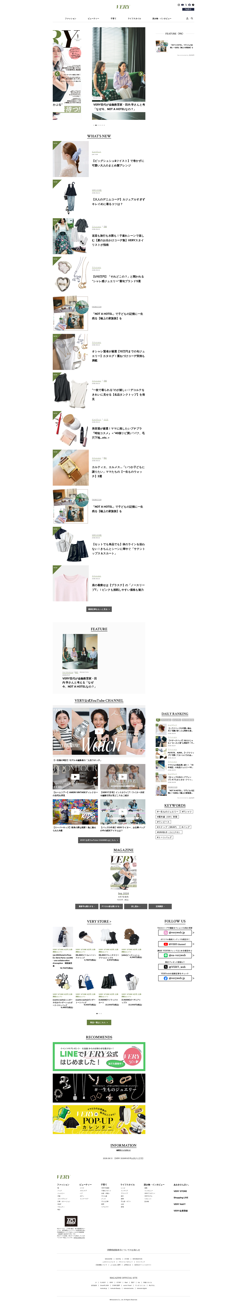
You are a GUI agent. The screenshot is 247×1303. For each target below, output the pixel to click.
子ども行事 (104, 1191)
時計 (59, 1199)
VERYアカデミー (149, 1182)
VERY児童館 (105, 1177)
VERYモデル (148, 1185)
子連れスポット (106, 1180)
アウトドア (124, 1182)
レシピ (123, 1177)
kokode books (129, 1277)
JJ (96, 1271)
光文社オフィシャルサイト (142, 1254)
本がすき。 (152, 1274)
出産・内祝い (105, 1182)
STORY (119, 1271)
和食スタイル (147, 1271)
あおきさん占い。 (182, 1173)
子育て (113, 18)
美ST (132, 1271)
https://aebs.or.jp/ (79, 1227)
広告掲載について (101, 1254)
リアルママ (104, 1196)
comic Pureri (127, 1274)
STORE (127, 1248)
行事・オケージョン (64, 1191)
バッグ (60, 1180)
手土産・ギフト (126, 1191)
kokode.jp (103, 1277)
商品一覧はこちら (98, 1011)
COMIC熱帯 (116, 1274)
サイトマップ (140, 1251)
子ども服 (104, 1185)
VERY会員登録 (181, 1200)
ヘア (81, 1182)
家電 (122, 1196)
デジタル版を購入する (111, 906)
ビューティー (93, 18)
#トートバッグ (164, 837)
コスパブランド (62, 1188)
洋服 (59, 1185)
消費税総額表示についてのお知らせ (123, 1239)
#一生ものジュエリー (167, 811)
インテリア (124, 1180)
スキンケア (83, 1180)
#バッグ (186, 827)
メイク (82, 1177)
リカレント (148, 1188)
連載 (145, 1177)
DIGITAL (118, 1248)
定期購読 (159, 906)
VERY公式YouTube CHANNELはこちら (98, 840)
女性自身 (94, 1274)
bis (139, 1271)
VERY (111, 1271)
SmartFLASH (104, 1274)
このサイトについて (108, 1251)
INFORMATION (137, 1248)
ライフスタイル (134, 18)
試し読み (135, 906)
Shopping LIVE (181, 1186)
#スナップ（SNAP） (167, 827)
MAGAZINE (108, 1248)
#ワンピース (163, 822)
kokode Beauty (115, 1277)
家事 (122, 1188)
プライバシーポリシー (126, 1251)
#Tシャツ (187, 811)
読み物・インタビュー (162, 18)
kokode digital (142, 1277)
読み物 (146, 1191)
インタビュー (148, 1180)
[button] (93, 125)
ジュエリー (61, 1182)
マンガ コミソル (140, 1274)
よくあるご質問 (115, 1254)
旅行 (122, 1185)
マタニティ (61, 1196)
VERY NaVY (180, 1193)
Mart (126, 1271)
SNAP (59, 1193)
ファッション (70, 18)
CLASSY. (103, 1271)
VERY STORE (98, 921)
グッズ (103, 1188)
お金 (122, 1193)
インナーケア (84, 1188)
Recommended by (183, 55)
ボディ (82, 1185)
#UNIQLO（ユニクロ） (169, 832)
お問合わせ (127, 1254)
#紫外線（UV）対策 (167, 816)
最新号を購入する (86, 906)
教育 (102, 1193)
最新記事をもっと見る (98, 609)
